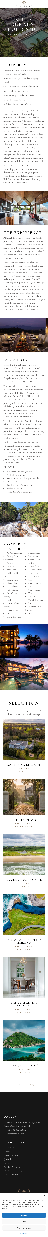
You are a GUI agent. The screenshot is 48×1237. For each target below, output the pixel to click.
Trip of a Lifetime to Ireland (24, 941)
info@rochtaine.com (16, 1133)
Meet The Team (11, 1155)
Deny (24, 1221)
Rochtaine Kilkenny (24, 764)
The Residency (24, 820)
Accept (24, 1215)
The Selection (10, 1147)
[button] (44, 1196)
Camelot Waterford (24, 880)
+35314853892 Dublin (16, 1129)
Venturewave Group (13, 1170)
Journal (7, 1159)
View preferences (24, 1228)
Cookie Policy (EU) (13, 1167)
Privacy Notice (11, 1174)
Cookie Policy (22, 1233)
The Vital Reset (24, 1065)
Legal (6, 1163)
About (7, 1151)
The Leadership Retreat (24, 1004)
